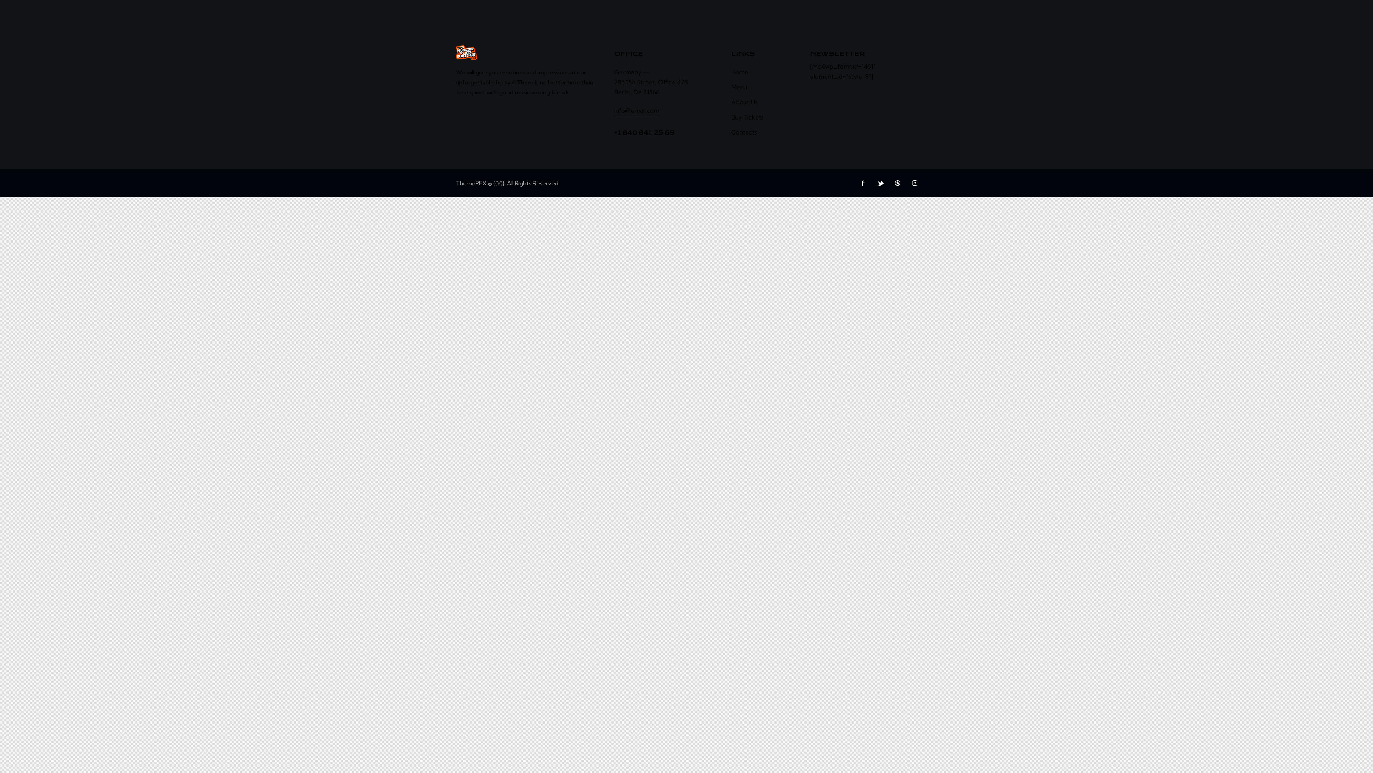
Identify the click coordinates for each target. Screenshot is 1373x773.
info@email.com (636, 110)
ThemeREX (471, 183)
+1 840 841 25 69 (644, 132)
